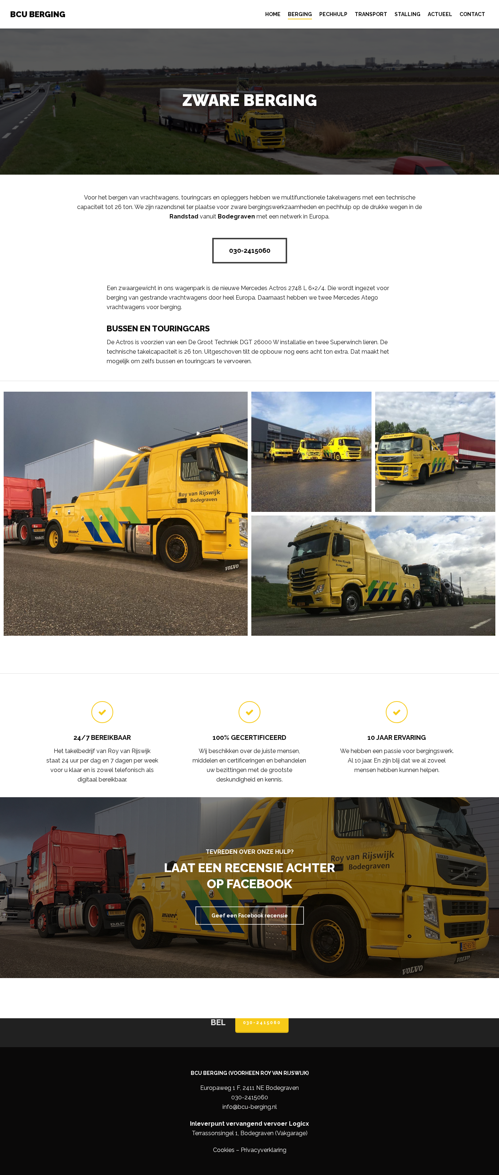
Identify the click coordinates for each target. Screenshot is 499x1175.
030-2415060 (262, 1022)
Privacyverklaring (263, 1150)
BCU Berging (37, 14)
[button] (249, 250)
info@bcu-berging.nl (249, 1106)
